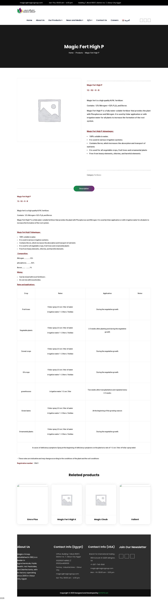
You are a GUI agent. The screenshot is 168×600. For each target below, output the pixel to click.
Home (71, 53)
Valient (135, 519)
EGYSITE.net (103, 593)
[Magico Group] (26, 10)
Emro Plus (32, 519)
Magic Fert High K (66, 519)
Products (79, 53)
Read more (43, 484)
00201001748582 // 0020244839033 (63, 561)
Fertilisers (97, 175)
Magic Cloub (101, 519)
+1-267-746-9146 (98, 564)
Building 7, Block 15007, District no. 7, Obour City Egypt (100, 3)
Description (84, 189)
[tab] (84, 188)
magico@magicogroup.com (31, 3)
